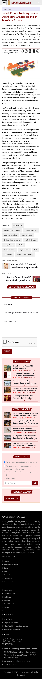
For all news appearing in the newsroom (21, 462)
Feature (6, 607)
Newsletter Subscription (12, 629)
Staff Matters (8, 597)
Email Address (9, 478)
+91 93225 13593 (25, 661)
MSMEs (20, 245)
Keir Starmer (8, 255)
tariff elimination (30, 240)
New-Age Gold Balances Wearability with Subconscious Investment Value (25, 429)
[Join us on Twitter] (30, 51)
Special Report (9, 604)
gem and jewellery (10, 235)
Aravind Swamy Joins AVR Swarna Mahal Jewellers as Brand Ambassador (23, 280)
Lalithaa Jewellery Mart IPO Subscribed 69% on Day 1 (23, 397)
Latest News (8, 590)
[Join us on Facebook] (26, 51)
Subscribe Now (12, 498)
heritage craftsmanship (12, 240)
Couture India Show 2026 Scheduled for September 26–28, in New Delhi (25, 444)
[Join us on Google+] (14, 640)
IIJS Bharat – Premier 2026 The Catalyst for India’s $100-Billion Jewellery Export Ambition (25, 414)
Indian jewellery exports (12, 230)
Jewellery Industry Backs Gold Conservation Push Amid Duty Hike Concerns (24, 422)
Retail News (7, 9)
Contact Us (7, 575)
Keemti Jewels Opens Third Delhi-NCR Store (23, 367)
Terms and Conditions (11, 582)
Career (6, 568)
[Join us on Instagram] (20, 640)
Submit (7, 351)
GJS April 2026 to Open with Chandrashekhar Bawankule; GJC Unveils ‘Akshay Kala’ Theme (24, 437)
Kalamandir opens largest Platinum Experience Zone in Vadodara (24, 382)
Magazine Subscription (11, 622)
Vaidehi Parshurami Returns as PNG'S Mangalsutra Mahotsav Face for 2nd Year (25, 389)
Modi (35, 250)
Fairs (5, 571)
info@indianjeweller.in (11, 665)
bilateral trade (27, 235)
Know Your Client (9, 593)
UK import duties (9, 250)
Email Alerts (8, 619)
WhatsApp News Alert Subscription (16, 626)
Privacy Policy (8, 578)
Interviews (7, 600)
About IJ (6, 561)
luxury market (8, 245)
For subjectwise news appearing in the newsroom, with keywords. (21, 470)
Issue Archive (8, 611)
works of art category (25, 255)
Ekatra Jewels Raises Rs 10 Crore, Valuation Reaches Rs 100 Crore (24, 374)
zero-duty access (31, 230)
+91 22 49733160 (10, 661)
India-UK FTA (17, 225)
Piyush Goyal (24, 250)
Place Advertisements (11, 564)
